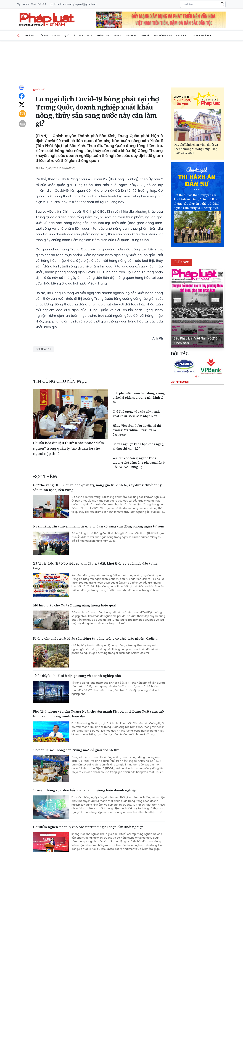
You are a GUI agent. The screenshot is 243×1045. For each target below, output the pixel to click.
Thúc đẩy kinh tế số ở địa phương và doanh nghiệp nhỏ (77, 676)
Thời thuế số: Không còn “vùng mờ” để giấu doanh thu (76, 750)
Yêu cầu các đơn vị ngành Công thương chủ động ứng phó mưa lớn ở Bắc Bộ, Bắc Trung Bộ (139, 462)
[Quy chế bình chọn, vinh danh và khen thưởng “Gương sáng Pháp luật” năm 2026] (197, 125)
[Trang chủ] (18, 35)
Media (56, 35)
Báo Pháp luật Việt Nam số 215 (196, 338)
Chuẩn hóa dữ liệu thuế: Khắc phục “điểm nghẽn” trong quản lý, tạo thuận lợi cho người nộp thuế (68, 448)
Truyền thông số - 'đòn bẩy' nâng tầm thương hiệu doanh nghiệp (84, 790)
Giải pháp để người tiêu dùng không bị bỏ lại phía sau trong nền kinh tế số (139, 397)
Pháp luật (103, 35)
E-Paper (182, 262)
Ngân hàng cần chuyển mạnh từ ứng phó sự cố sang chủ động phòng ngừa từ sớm (98, 526)
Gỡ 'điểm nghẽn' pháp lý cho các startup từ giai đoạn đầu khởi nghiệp (88, 827)
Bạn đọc (181, 35)
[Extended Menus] (216, 35)
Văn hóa (131, 35)
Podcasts (86, 35)
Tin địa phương (201, 35)
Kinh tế (145, 35)
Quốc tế (69, 35)
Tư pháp (43, 35)
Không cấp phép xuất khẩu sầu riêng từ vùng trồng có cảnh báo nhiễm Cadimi (95, 638)
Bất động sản (163, 35)
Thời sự (29, 35)
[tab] (196, 376)
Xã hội (117, 35)
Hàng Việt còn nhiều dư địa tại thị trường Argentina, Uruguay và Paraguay (137, 430)
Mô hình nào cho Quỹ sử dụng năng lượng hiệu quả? (75, 605)
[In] (22, 123)
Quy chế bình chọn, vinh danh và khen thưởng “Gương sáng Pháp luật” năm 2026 (196, 149)
